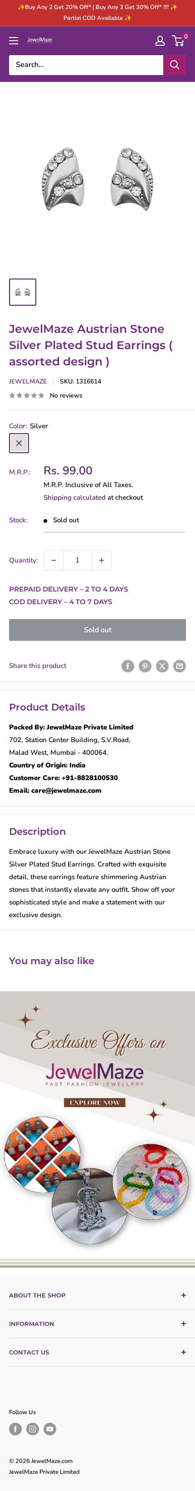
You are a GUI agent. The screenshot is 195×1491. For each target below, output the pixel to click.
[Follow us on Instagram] (32, 1429)
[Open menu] (13, 40)
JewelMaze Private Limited (44, 1472)
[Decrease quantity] (53, 560)
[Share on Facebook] (128, 665)
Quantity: (23, 560)
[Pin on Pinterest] (145, 665)
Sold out (98, 630)
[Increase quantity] (101, 560)
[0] (178, 40)
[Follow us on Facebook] (15, 1429)
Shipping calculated (75, 497)
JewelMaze (28, 381)
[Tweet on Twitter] (162, 665)
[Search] (174, 65)
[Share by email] (179, 665)
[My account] (160, 41)
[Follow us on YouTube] (50, 1429)
